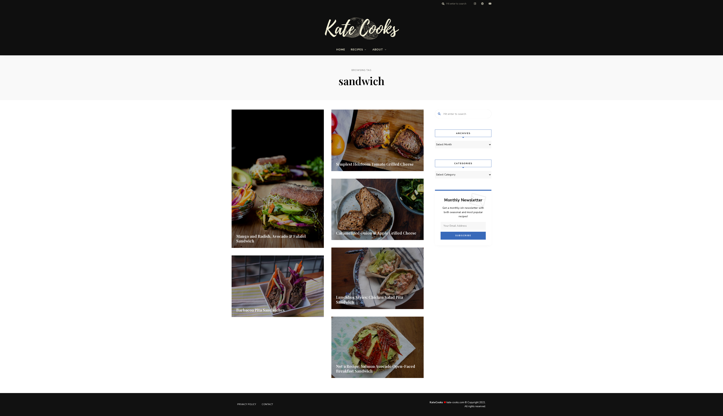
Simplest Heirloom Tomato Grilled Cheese (375, 164)
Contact (267, 404)
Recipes (357, 49)
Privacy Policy (246, 404)
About (377, 49)
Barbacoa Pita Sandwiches (260, 309)
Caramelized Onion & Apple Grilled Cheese (376, 232)
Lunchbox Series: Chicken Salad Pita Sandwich (369, 299)
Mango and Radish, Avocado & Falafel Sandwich (271, 238)
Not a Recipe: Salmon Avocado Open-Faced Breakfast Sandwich (375, 368)
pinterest (482, 4)
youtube (490, 4)
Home (340, 49)
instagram (475, 4)
